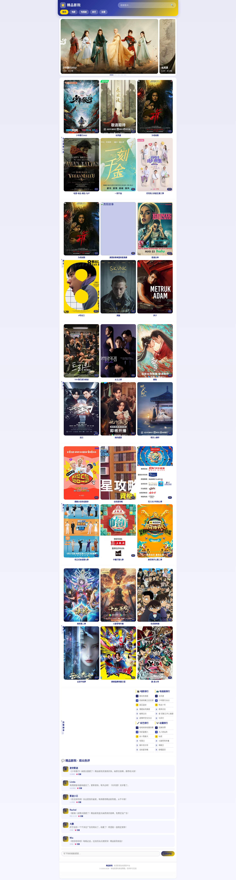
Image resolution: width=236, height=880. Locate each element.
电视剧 (84, 12)
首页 (64, 12)
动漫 (103, 12)
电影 (73, 12)
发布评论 (168, 854)
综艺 (94, 12)
